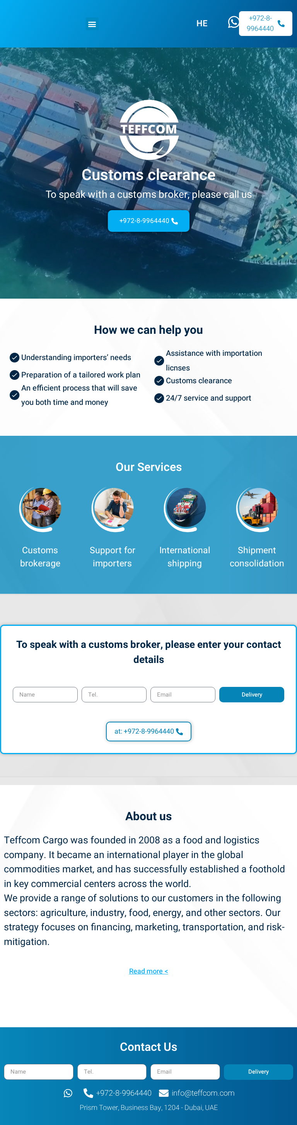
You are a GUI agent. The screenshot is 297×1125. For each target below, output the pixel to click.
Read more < (148, 971)
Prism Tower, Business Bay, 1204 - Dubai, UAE (149, 1108)
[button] (92, 23)
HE (201, 23)
